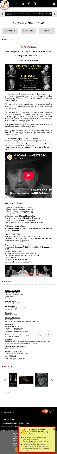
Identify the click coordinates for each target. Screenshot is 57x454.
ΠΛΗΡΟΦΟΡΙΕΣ (28, 31)
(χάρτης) (7, 298)
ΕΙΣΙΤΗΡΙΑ (47, 31)
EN (17, 3)
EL (13, 3)
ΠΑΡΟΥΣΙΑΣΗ (10, 31)
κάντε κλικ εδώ (9, 348)
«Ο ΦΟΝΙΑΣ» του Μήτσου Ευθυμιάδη (28, 23)
